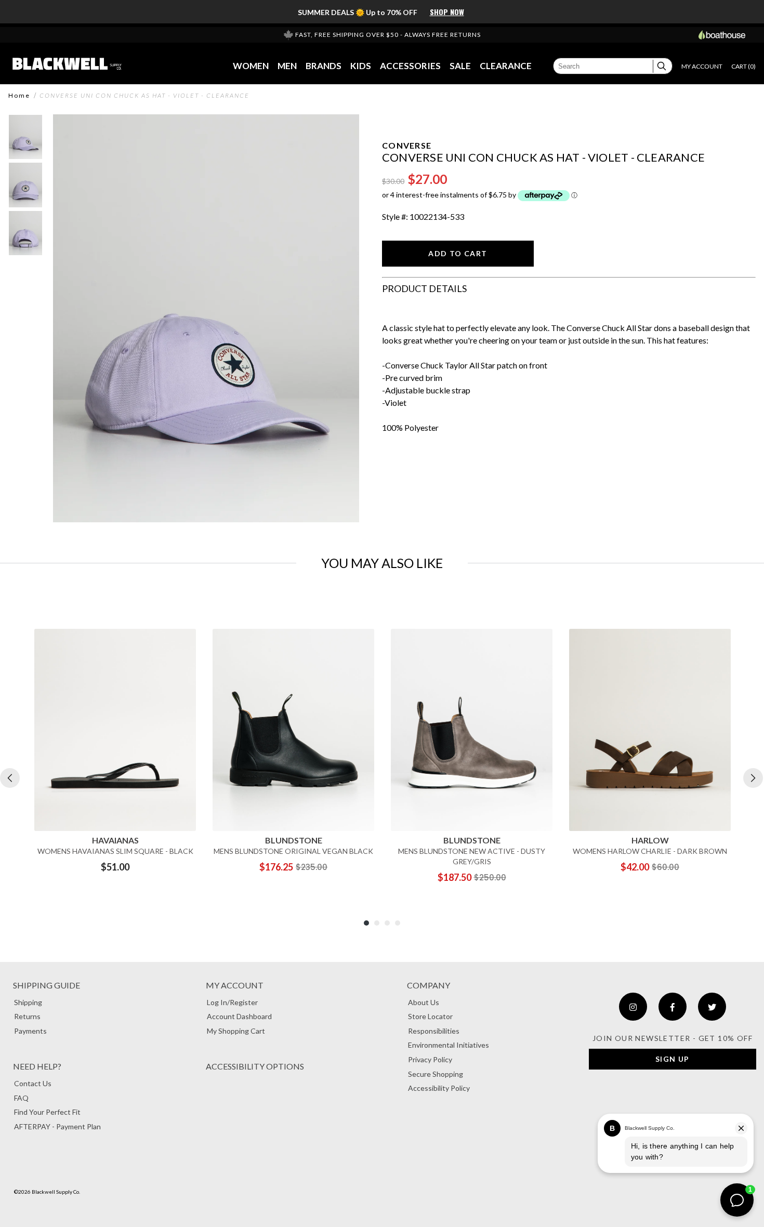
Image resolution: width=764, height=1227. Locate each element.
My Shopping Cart (236, 1030)
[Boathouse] (722, 34)
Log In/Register (232, 1002)
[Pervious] (10, 778)
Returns (27, 1016)
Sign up (672, 1058)
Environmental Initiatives (448, 1044)
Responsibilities (433, 1030)
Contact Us (32, 1083)
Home (19, 96)
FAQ (21, 1097)
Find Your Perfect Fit (47, 1111)
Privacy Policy (430, 1059)
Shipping (28, 1002)
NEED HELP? (37, 1066)
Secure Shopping (435, 1074)
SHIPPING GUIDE (46, 985)
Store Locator (430, 1016)
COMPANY (428, 985)
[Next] (753, 778)
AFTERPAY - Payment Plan (57, 1126)
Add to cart (457, 253)
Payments (30, 1030)
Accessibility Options (255, 1066)
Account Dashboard (239, 1016)
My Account (235, 985)
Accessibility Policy (439, 1088)
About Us (423, 1002)
